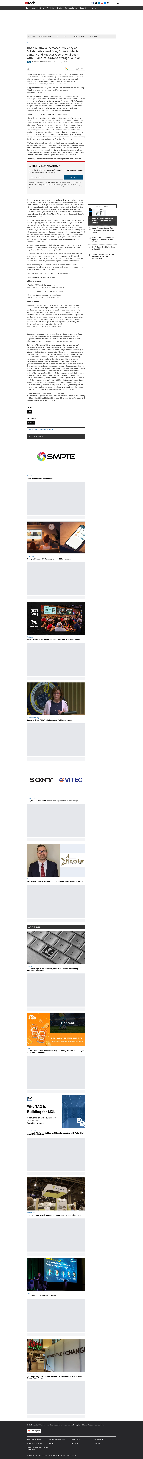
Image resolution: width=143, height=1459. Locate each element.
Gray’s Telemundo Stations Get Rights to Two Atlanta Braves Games (103, 240)
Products (50, 8)
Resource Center (71, 8)
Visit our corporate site (95, 1425)
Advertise (97, 1443)
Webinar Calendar (78, 36)
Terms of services (52, 183)
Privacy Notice (33, 184)
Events (59, 8)
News (33, 8)
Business (29, 43)
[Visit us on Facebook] (92, 3)
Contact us (75, 1443)
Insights (41, 8)
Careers (51, 1443)
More (93, 8)
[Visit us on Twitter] (96, 3)
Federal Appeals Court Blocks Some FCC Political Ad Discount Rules (103, 256)
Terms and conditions (34, 1439)
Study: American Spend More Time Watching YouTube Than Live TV (103, 230)
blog (29, 412)
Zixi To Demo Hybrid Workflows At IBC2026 (103, 248)
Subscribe (83, 8)
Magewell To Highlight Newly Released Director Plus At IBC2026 (102, 221)
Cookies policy (98, 1439)
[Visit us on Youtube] (102, 3)
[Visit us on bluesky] (105, 3)
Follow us (71, 69)
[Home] (26, 8)
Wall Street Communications (43, 62)
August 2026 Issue (45, 36)
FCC (65, 36)
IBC (58, 36)
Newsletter (81, 69)
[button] (115, 3)
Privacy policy (76, 1439)
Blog (28, 62)
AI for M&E (93, 36)
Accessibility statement (34, 1443)
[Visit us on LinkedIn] (99, 3)
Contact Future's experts (57, 1439)
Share (31, 69)
